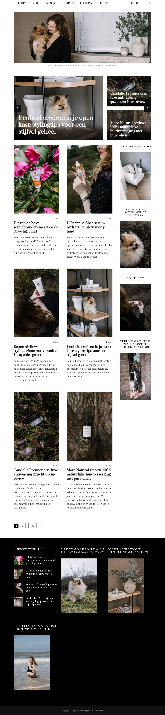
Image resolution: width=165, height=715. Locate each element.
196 (33, 525)
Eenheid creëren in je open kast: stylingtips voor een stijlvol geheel (89, 350)
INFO (103, 3)
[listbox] (82, 108)
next (147, 108)
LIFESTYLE (67, 3)
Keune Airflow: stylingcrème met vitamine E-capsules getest (126, 129)
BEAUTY (21, 3)
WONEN (50, 3)
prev (17, 108)
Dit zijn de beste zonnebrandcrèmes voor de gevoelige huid (56, 125)
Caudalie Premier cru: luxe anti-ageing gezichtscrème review (36, 474)
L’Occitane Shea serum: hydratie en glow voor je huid (125, 97)
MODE (35, 3)
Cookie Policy (97, 711)
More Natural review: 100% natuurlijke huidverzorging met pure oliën (89, 474)
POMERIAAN (86, 3)
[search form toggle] (149, 3)
